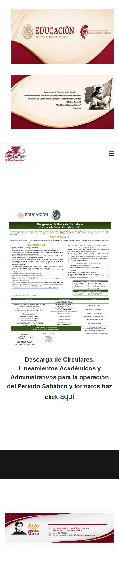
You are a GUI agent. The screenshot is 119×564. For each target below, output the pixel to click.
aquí (67, 396)
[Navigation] (111, 153)
